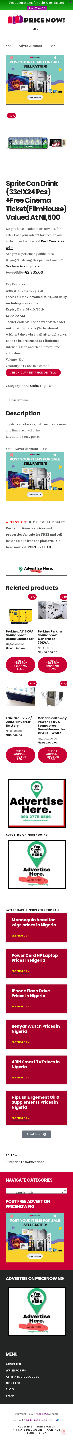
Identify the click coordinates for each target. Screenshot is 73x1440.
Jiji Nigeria (51, 1419)
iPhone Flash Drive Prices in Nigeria (31, 993)
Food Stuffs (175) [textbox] (35, 1193)
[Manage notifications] (64, 1431)
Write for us (16, 1370)
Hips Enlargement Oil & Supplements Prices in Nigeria (36, 1102)
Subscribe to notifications (25, 1162)
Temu (51, 386)
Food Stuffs (30, 386)
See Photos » (20, 935)
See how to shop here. (23, 266)
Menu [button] (36, 29)
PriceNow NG (36, 18)
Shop (10, 1396)
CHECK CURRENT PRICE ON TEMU (33, 372)
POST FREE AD (39, 547)
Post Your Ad (37, 8)
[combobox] (36, 1191)
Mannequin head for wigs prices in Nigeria (34, 922)
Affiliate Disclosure (22, 1377)
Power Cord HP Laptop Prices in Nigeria (35, 958)
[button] (36, 1134)
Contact (13, 1383)
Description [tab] (18, 400)
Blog (10, 1389)
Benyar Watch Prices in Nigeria (36, 1028)
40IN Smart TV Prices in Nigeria (36, 1064)
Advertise (14, 1364)
